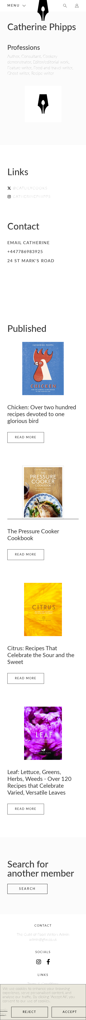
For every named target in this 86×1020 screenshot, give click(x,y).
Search (27, 889)
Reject (29, 1012)
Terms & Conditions (43, 984)
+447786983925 (25, 252)
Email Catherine (28, 243)
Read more (25, 437)
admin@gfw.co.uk (43, 939)
